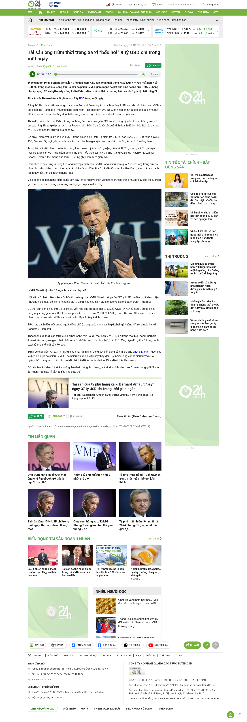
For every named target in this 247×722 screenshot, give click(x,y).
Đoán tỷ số (140, 4)
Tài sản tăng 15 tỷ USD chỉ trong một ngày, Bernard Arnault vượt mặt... (48, 525)
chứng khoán (140, 351)
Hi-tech (175, 12)
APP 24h (39, 645)
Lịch (159, 4)
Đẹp (138, 655)
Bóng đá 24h (110, 645)
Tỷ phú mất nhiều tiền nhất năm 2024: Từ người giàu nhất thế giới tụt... (139, 525)
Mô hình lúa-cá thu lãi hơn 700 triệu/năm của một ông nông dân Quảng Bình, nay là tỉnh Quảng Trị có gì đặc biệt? (204, 268)
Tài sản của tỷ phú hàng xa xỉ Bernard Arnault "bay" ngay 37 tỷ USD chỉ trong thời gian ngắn (113, 386)
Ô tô (215, 12)
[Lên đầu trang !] (239, 714)
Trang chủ (33, 45)
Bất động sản (86, 19)
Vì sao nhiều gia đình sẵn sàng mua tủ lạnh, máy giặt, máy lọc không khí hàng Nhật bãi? (204, 325)
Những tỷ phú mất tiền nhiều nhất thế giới (91, 476)
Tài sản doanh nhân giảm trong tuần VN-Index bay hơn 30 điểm (76, 572)
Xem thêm (153, 538)
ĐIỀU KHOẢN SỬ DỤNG (139, 708)
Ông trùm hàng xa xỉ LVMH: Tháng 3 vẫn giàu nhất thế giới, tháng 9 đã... (93, 525)
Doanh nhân (103, 19)
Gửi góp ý (58, 416)
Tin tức (51, 12)
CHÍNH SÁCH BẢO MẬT (107, 708)
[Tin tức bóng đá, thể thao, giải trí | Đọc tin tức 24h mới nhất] (35, 4)
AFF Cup (64, 12)
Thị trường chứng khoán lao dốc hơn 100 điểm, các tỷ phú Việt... (111, 572)
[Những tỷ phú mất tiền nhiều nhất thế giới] (94, 456)
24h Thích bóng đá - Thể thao (135, 12)
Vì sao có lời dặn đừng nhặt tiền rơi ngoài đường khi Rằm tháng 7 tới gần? (203, 287)
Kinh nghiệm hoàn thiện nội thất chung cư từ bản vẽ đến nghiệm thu (204, 216)
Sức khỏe (161, 12)
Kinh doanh (94, 12)
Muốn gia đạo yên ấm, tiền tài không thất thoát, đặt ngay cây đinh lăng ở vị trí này (204, 306)
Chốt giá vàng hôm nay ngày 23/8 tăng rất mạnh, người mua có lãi (138, 601)
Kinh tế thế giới (67, 19)
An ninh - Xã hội (88, 655)
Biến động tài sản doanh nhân (52, 66)
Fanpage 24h (84, 645)
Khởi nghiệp (147, 19)
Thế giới (189, 12)
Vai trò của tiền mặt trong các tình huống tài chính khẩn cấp (204, 178)
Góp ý (85, 708)
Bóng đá (78, 12)
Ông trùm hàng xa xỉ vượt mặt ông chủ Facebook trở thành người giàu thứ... (47, 478)
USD (81, 98)
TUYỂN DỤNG (165, 708)
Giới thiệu (69, 708)
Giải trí (109, 12)
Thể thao (203, 12)
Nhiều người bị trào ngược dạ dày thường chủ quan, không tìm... (146, 572)
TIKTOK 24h (135, 645)
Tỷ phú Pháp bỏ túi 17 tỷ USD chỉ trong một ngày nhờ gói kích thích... (140, 478)
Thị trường (176, 256)
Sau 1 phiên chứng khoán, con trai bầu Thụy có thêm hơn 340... (42, 572)
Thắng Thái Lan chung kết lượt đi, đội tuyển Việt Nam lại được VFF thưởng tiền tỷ (138, 622)
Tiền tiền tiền (179, 19)
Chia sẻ (156, 65)
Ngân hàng (163, 19)
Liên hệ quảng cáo (43, 708)
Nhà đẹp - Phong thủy (125, 19)
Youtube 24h (162, 645)
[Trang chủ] (33, 19)
